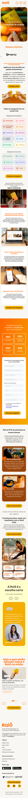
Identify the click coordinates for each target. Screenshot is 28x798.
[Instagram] (8, 787)
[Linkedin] (14, 787)
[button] (11, 598)
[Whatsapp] (19, 787)
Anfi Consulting (18, 795)
